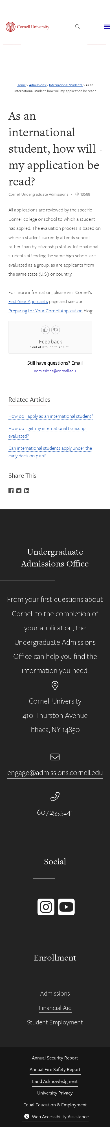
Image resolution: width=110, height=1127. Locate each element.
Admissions (38, 84)
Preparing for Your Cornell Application (45, 310)
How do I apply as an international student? (50, 415)
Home (21, 84)
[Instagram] (44, 912)
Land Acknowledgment (55, 1081)
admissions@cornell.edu (55, 370)
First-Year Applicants (28, 301)
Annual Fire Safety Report (55, 1069)
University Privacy (55, 1092)
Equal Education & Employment (55, 1104)
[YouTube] (65, 912)
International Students (66, 84)
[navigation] (107, 27)
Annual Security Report (55, 1057)
